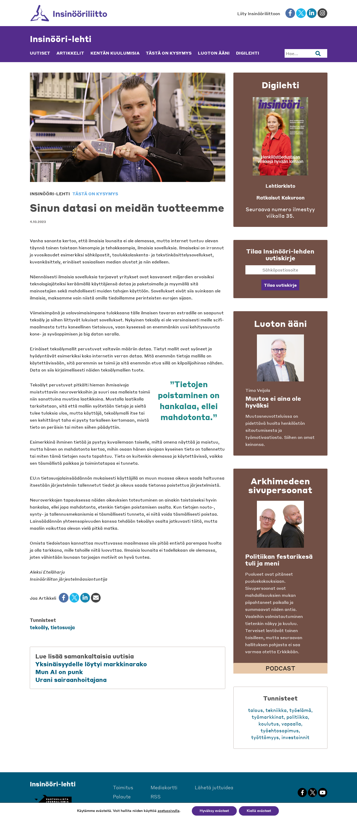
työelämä (300, 710)
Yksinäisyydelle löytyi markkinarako (91, 664)
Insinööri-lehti (60, 39)
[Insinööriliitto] (69, 13)
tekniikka (276, 710)
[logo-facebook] (290, 13)
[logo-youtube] (322, 792)
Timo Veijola (257, 390)
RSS (156, 796)
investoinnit (295, 737)
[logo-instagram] (322, 13)
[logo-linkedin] (311, 13)
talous (255, 710)
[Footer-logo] (53, 799)
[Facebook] (63, 598)
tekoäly (39, 627)
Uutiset (40, 53)
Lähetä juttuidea (214, 787)
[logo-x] (301, 13)
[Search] (318, 53)
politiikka (297, 717)
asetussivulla (169, 811)
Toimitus (123, 787)
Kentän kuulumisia (115, 53)
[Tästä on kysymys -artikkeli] (280, 357)
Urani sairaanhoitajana (71, 680)
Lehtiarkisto (280, 186)
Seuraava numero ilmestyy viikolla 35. (280, 212)
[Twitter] (74, 598)
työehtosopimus (280, 730)
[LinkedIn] (85, 598)
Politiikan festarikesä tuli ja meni (279, 559)
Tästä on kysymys (169, 53)
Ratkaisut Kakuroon (280, 198)
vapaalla (291, 724)
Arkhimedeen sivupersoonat (280, 485)
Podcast (280, 668)
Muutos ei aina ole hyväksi (273, 401)
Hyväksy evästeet (214, 810)
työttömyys (265, 737)
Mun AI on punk (59, 672)
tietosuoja (62, 627)
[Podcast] (280, 524)
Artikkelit (70, 53)
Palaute (122, 796)
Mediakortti (164, 787)
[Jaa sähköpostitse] (96, 598)
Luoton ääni (214, 53)
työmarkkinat (268, 717)
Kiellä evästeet (259, 810)
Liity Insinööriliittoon (258, 13)
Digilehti (247, 53)
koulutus (268, 724)
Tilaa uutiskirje (280, 285)
